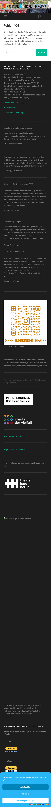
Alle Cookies (25, 787)
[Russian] (43, 804)
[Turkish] (48, 804)
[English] (32, 804)
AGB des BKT (9, 107)
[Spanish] (46, 804)
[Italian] (41, 804)
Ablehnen (25, 794)
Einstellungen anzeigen (25, 800)
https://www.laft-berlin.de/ (15, 449)
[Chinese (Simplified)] (30, 804)
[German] (39, 804)
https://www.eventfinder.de (15, 436)
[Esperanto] (35, 804)
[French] (37, 804)
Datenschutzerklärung (13, 112)
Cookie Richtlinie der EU (14, 102)
